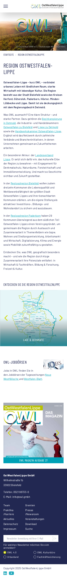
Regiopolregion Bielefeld (25, 183)
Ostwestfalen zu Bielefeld (17, 127)
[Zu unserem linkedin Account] (5, 573)
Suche (29, 528)
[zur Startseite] (47, 6)
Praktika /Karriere (8, 512)
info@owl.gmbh (21, 496)
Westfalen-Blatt (33, 378)
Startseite (8, 54)
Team (6, 505)
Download (31, 523)
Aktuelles (8, 518)
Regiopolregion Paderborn (26, 215)
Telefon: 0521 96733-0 (16, 491)
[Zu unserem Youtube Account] (11, 573)
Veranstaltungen (32, 518)
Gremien (30, 505)
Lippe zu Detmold (48, 127)
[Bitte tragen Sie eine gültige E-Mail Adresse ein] (54, 538)
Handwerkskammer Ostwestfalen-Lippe (38, 131)
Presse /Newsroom (32, 512)
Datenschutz (10, 523)
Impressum (9, 528)
